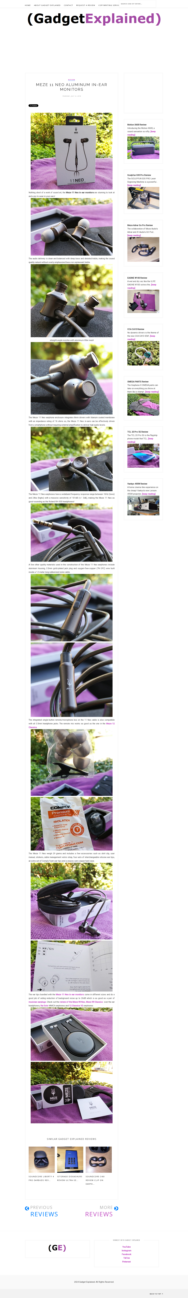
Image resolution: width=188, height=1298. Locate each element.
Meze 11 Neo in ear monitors (70, 994)
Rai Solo (44, 1005)
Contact (68, 5)
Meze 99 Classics (94, 1002)
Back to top (155, 1294)
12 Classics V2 (76, 1005)
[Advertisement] (76, 54)
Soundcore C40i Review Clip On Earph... (95, 1180)
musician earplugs (37, 1002)
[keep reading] (134, 185)
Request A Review (85, 5)
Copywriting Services (110, 5)
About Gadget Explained (47, 5)
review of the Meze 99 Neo (72, 1002)
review (71, 80)
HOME (28, 5)
